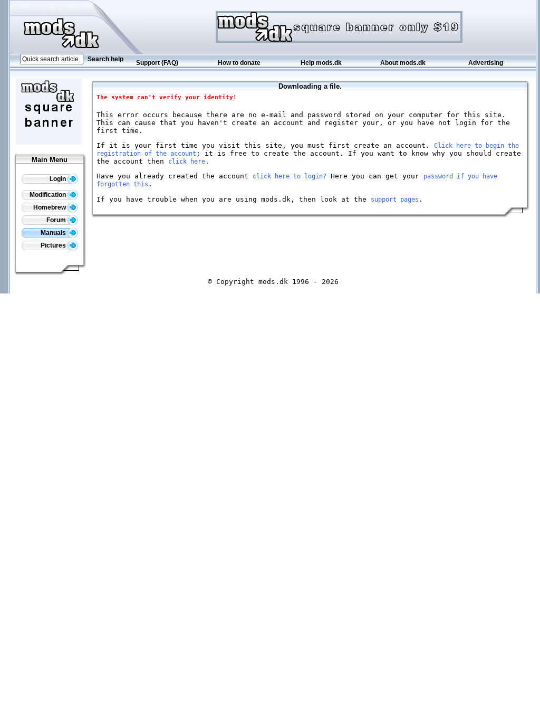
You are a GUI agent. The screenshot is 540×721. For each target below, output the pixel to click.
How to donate (239, 63)
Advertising (485, 63)
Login (59, 179)
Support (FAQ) (157, 63)
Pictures (54, 245)
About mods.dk (403, 63)
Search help (105, 59)
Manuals (54, 232)
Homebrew (50, 207)
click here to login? (289, 176)
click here (186, 161)
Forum (57, 220)
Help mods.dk (321, 63)
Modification (49, 194)
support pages (395, 199)
